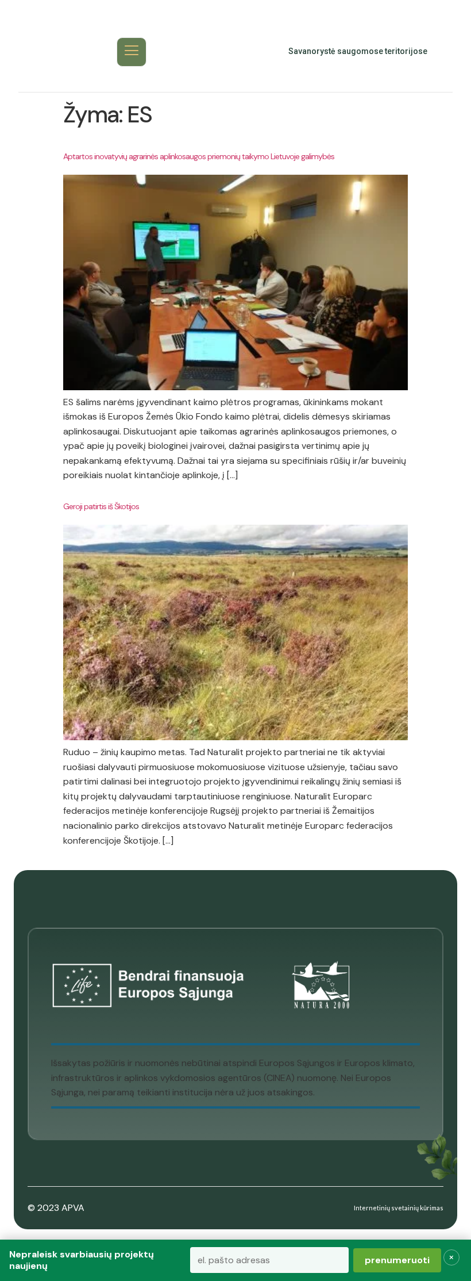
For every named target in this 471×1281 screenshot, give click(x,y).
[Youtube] (223, 51)
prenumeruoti (397, 1260)
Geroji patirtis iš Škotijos (101, 506)
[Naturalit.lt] (53, 51)
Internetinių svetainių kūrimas (398, 1207)
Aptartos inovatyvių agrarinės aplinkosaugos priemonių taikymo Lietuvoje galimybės (198, 156)
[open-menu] (131, 52)
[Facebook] (198, 51)
